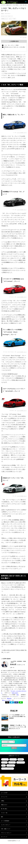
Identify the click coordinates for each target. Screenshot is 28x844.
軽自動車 (21, 759)
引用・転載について (5, 828)
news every (15, 692)
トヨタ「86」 (24, 37)
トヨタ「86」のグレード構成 (11, 45)
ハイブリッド (21, 762)
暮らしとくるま (6, 700)
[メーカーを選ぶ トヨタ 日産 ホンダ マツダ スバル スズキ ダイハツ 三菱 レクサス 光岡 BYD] (8, 741)
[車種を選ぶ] (14, 745)
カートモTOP (4, 792)
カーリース (5, 759)
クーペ (10, 16)
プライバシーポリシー (6, 832)
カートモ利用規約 (5, 820)
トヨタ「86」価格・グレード (22, 132)
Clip (18, 694)
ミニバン (4, 762)
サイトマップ (4, 836)
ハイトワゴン (11, 765)
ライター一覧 (4, 812)
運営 (2, 816)
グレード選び (13, 18)
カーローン (13, 759)
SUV (3, 765)
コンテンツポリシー (5, 824)
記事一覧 (12, 667)
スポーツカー (5, 16)
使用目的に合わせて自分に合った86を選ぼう (14, 48)
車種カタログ (5, 18)
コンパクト (12, 762)
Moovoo (9, 698)
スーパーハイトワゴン (7, 768)
